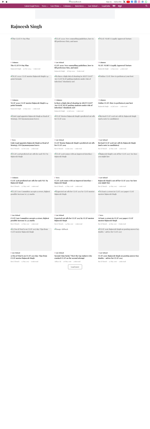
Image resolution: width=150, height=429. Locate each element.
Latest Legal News (32, 6)
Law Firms (55, 6)
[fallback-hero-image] (31, 49)
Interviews (79, 6)
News (44, 6)
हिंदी (114, 6)
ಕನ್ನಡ (120, 6)
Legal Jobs (106, 6)
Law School (92, 6)
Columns (67, 6)
